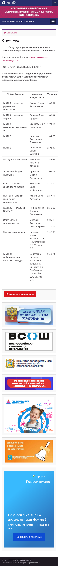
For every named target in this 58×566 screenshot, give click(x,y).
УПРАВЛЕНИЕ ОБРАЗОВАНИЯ (18, 21)
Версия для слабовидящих (20, 294)
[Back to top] (52, 559)
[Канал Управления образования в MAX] (3, 2)
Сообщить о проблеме (29, 537)
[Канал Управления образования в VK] (9, 2)
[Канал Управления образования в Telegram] (14, 2)
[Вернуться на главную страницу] (29, 12)
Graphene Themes (33, 563)
